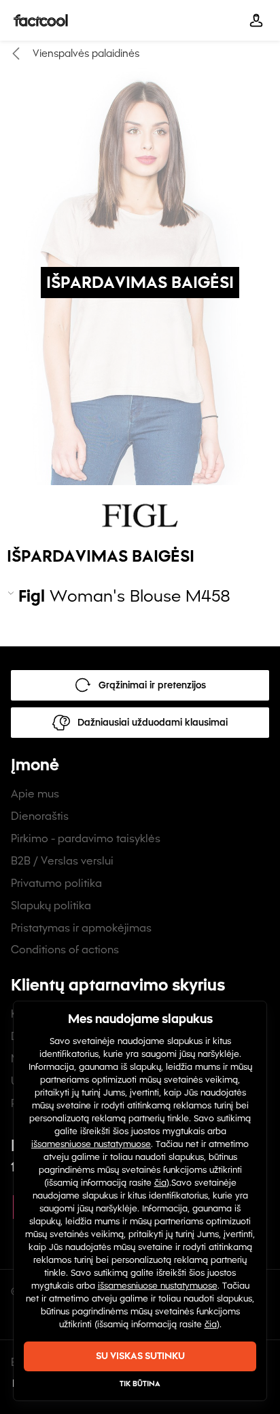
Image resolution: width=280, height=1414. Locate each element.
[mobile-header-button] (256, 20)
